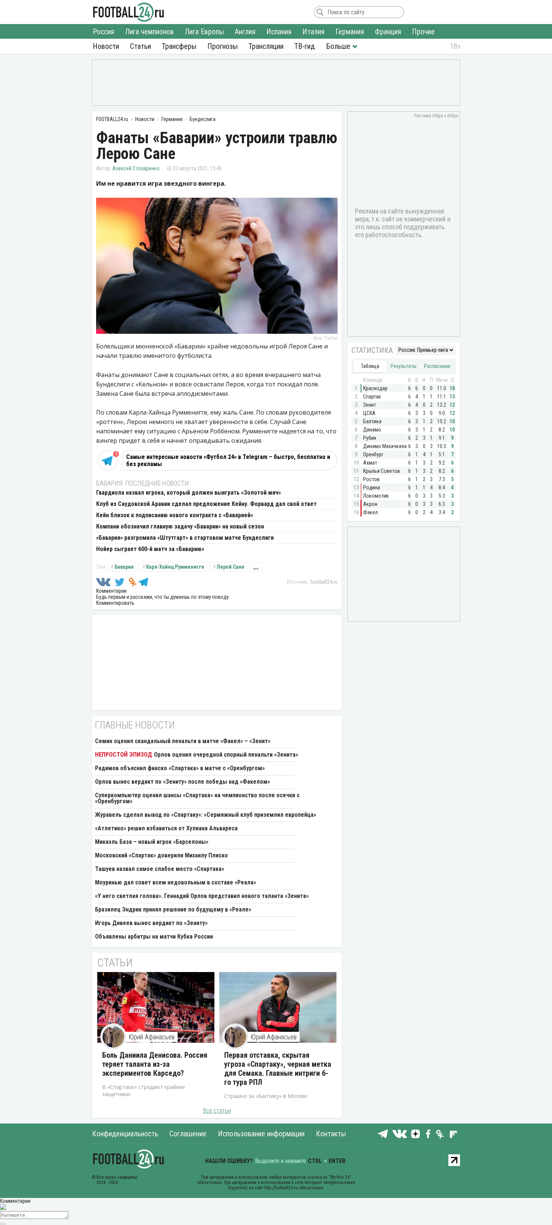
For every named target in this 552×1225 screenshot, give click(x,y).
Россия (103, 31)
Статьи (140, 46)
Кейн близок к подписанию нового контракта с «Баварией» (174, 515)
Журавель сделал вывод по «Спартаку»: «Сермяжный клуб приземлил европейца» (205, 814)
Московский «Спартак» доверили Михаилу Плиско (161, 855)
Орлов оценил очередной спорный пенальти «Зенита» (226, 754)
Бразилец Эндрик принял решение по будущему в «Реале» (173, 909)
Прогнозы (222, 46)
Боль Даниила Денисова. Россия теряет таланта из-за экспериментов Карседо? (154, 1064)
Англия (245, 31)
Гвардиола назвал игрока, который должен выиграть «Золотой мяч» (188, 492)
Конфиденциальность (125, 1133)
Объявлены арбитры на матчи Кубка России (154, 936)
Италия (313, 31)
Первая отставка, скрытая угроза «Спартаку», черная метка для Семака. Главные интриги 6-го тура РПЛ (277, 1069)
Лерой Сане (230, 567)
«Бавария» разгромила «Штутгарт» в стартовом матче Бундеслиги (185, 537)
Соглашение (188, 1133)
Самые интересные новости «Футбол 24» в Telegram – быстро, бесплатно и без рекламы (228, 460)
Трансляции (266, 46)
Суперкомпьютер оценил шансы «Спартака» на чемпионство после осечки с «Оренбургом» (197, 798)
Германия (349, 31)
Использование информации (261, 1133)
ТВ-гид (304, 46)
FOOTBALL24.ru (128, 12)
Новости (106, 46)
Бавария (124, 567)
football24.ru (324, 582)
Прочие (423, 31)
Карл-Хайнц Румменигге (175, 567)
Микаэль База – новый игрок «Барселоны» (151, 841)
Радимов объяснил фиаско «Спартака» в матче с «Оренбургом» (180, 768)
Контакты (331, 1133)
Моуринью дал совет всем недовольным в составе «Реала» (175, 882)
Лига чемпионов (149, 31)
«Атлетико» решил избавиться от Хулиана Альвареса (166, 828)
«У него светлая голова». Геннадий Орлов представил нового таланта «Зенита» (202, 895)
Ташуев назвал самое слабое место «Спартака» (159, 868)
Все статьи (217, 1110)
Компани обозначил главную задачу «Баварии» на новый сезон (180, 526)
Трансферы (179, 46)
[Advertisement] (276, 81)
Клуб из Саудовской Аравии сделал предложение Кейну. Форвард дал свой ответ (206, 503)
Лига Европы (204, 31)
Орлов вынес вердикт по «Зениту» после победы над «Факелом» (182, 781)
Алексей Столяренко (136, 168)
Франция (388, 31)
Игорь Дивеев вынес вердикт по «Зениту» (151, 923)
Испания (278, 31)
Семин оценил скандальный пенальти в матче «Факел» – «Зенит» (182, 741)
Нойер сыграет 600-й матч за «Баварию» (150, 549)
